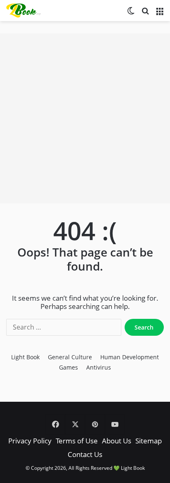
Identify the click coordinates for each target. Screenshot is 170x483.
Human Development (129, 357)
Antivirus (98, 367)
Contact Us (85, 454)
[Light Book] (26, 10)
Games (68, 367)
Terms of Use (77, 440)
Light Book (25, 357)
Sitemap (148, 440)
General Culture (70, 357)
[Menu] (160, 14)
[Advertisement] (85, 118)
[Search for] (145, 14)
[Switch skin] (131, 14)
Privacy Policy (30, 440)
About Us (116, 440)
